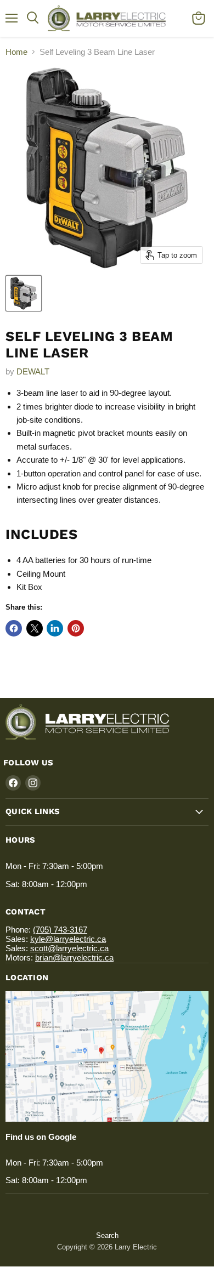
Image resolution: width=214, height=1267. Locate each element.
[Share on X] (34, 628)
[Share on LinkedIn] (55, 628)
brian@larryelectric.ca (74, 957)
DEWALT (32, 371)
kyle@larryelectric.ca (68, 939)
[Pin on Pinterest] (75, 628)
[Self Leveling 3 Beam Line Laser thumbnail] (23, 293)
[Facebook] (13, 783)
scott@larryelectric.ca (69, 948)
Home (16, 51)
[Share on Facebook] (13, 628)
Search (107, 1235)
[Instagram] (33, 783)
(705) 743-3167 (60, 929)
